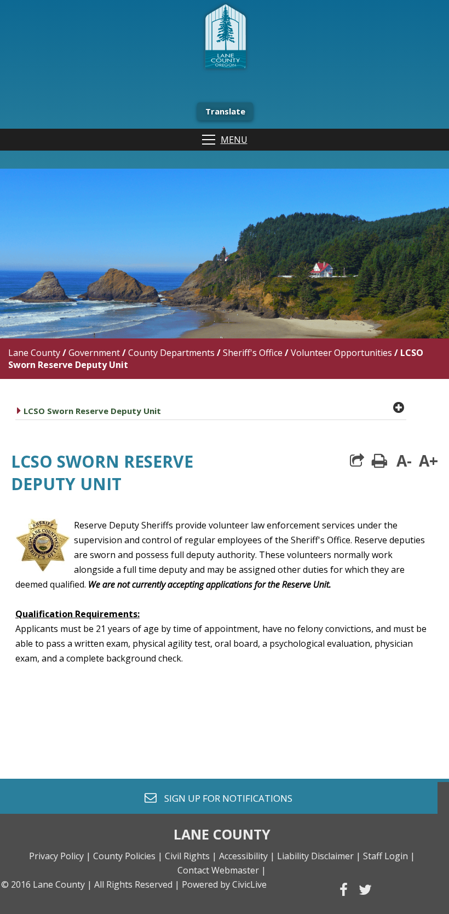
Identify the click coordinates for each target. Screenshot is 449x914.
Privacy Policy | (60, 856)
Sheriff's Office (253, 353)
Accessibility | (247, 856)
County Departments (171, 353)
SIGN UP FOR (224, 797)
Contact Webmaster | (221, 870)
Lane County (34, 353)
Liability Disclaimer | (319, 856)
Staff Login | (389, 856)
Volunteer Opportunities (341, 353)
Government (94, 353)
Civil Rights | (191, 856)
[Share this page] (357, 460)
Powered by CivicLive (224, 884)
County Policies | (128, 856)
